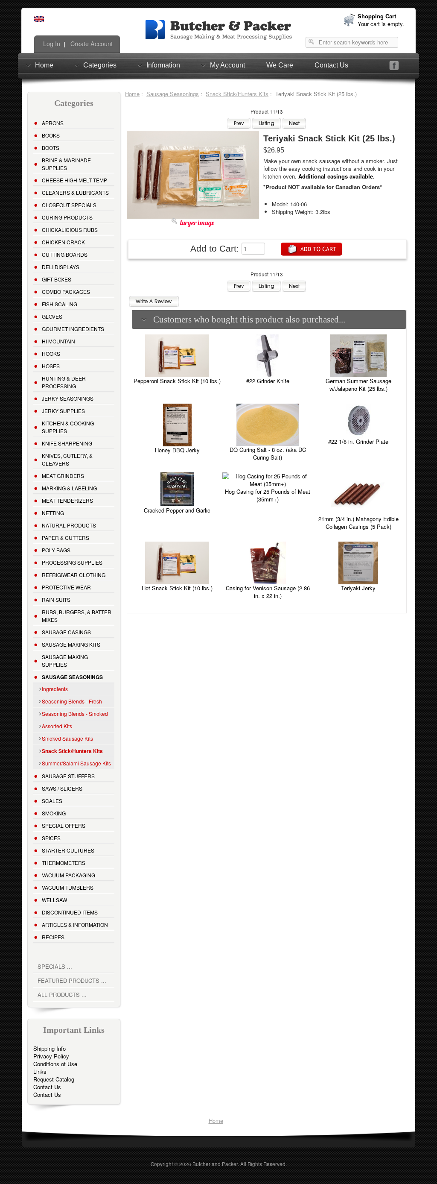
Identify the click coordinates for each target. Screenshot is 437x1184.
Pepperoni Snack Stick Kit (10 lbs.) (177, 381)
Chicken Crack (63, 242)
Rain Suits (56, 599)
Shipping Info (49, 1048)
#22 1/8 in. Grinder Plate (358, 441)
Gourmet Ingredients (73, 328)
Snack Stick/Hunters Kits (237, 94)
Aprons (53, 122)
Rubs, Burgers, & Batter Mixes (76, 615)
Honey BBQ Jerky (177, 450)
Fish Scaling (59, 304)
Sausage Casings (66, 632)
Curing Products (67, 217)
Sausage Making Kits (71, 644)
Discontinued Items (70, 912)
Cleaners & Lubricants (75, 192)
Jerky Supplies (63, 410)
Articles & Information (75, 924)
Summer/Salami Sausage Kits (76, 763)
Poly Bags (56, 550)
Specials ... (55, 966)
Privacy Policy (51, 1056)
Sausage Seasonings (172, 94)
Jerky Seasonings (67, 398)
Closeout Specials (69, 204)
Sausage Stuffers (68, 776)
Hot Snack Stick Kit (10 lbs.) (177, 588)
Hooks (51, 353)
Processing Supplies (72, 562)
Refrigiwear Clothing (73, 574)
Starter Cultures (68, 850)
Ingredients (55, 688)
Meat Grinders (63, 475)
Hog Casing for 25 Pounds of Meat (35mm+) (267, 495)
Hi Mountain (58, 341)
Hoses (51, 365)
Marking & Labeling (69, 488)
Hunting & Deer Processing (64, 382)
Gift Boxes (56, 279)
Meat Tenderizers (67, 500)
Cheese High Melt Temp (74, 180)
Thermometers (63, 862)
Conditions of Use (55, 1064)
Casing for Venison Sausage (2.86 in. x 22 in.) (268, 592)
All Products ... (62, 995)
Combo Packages (66, 291)
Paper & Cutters (65, 537)
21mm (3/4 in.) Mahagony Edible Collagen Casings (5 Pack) (358, 522)
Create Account (91, 43)
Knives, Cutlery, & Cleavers (67, 459)
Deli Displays (60, 266)
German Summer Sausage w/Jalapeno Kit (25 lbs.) (358, 385)
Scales (52, 800)
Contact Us (331, 65)
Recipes (53, 937)
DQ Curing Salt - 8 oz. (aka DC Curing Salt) (268, 453)
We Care (279, 65)
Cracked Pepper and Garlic (177, 510)
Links (40, 1071)
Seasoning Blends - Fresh (72, 701)
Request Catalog (53, 1079)
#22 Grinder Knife (267, 381)
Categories (100, 65)
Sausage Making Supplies (65, 660)
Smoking (54, 813)
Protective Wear (66, 587)
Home (44, 65)
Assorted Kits (57, 726)
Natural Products (69, 525)
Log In (50, 43)
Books (51, 135)
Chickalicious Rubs (70, 229)
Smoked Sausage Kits (67, 738)
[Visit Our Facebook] (394, 65)
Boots (50, 147)
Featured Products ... (72, 980)
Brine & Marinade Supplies (66, 163)
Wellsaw (54, 899)
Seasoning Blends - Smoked (75, 713)
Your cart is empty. (381, 24)
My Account (227, 65)
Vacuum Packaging (68, 875)
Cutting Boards (64, 254)
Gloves (52, 316)
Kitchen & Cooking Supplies (68, 426)
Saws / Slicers (62, 788)
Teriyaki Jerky (358, 588)
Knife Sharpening (67, 443)
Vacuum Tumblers (67, 887)
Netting (53, 512)
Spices (51, 837)
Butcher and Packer (215, 1164)
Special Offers (63, 825)
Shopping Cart (377, 16)
